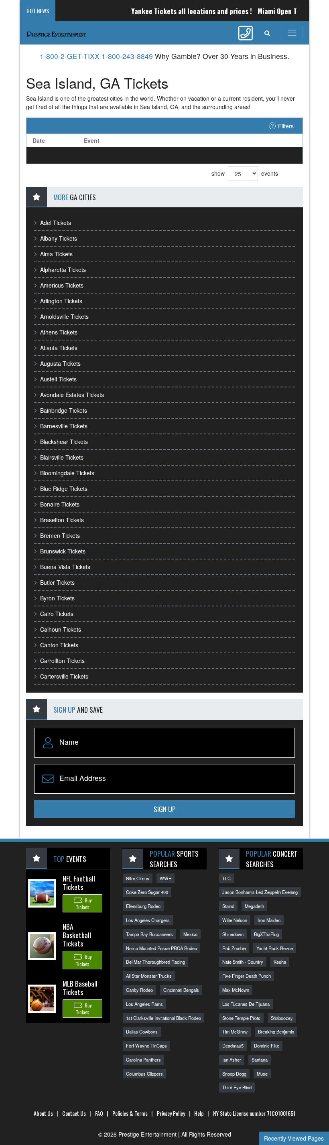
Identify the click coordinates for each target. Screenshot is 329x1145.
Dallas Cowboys (142, 1031)
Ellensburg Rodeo (143, 906)
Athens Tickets (58, 332)
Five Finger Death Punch (246, 976)
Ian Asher (231, 1059)
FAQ (99, 1113)
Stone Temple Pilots (241, 1018)
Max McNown (235, 990)
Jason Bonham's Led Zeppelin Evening (260, 892)
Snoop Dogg (234, 1073)
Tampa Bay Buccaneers (149, 934)
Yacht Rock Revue (274, 948)
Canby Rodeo (139, 990)
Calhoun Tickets (60, 629)
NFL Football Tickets (79, 882)
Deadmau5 (233, 1045)
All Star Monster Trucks (149, 976)
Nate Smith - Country (242, 962)
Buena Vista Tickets (65, 567)
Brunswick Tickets (62, 551)
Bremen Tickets (60, 535)
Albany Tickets (58, 238)
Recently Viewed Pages (294, 1138)
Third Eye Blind (237, 1087)
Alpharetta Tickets (63, 269)
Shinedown (233, 934)
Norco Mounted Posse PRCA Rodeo (161, 948)
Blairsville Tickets (61, 457)
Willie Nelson (234, 920)
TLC (226, 878)
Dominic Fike (266, 1045)
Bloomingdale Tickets (67, 473)
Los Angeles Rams (144, 1004)
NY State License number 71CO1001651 (254, 1113)
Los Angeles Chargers (148, 920)
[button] (267, 33)
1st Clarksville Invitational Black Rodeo (163, 1018)
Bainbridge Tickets (63, 410)
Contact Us (74, 1113)
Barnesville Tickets (63, 426)
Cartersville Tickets (64, 676)
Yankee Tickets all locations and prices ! (180, 11)
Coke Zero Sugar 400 (147, 892)
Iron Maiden (269, 920)
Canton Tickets (59, 645)
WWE (165, 878)
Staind (228, 906)
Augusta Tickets (60, 363)
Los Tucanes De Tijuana (246, 1004)
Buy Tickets (83, 903)
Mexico (190, 934)
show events (244, 173)
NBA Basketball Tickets (77, 934)
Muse (262, 1073)
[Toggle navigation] (292, 33)
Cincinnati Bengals (181, 990)
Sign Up (165, 809)
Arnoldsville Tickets (64, 316)
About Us (43, 1113)
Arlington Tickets (61, 301)
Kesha (280, 962)
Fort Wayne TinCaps (146, 1045)
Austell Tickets (58, 379)
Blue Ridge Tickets (63, 488)
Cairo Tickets (56, 614)
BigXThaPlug (266, 934)
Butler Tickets (57, 582)
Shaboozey (282, 1018)
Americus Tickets (61, 285)
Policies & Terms (130, 1113)
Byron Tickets (57, 598)
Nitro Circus (137, 878)
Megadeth (254, 906)
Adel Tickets (55, 223)
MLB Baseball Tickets (80, 987)
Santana (260, 1059)
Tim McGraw (235, 1031)
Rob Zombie (234, 948)
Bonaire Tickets (59, 504)
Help (199, 1113)
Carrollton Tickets (62, 661)
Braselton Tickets (62, 520)
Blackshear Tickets (64, 442)
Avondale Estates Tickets (72, 395)
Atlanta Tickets (58, 348)
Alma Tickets (56, 254)
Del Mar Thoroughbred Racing (155, 962)
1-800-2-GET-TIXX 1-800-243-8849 (96, 56)
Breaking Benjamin (276, 1031)
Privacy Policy (171, 1113)
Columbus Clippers (144, 1073)
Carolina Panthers (143, 1059)
